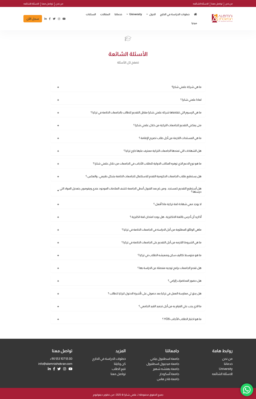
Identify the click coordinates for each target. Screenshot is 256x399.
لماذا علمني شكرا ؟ (190, 99)
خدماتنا (118, 14)
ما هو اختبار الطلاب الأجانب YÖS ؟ (181, 319)
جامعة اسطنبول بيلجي (164, 359)
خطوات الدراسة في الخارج (175, 14)
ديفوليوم (98, 394)
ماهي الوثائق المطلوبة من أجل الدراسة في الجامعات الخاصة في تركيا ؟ (161, 229)
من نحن (229, 3)
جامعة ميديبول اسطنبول (126, 22)
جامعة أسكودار (169, 374)
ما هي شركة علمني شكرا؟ (186, 86)
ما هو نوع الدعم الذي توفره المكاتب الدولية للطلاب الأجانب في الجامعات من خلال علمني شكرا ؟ (147, 163)
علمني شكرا (130, 394)
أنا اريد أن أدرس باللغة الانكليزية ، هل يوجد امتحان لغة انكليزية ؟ (165, 216)
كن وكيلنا (120, 364)
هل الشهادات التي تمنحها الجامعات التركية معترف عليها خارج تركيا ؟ (162, 150)
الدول (152, 14)
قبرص (150, 29)
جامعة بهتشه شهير (128, 29)
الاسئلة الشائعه (201, 3)
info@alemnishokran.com (55, 364)
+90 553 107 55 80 (61, 359)
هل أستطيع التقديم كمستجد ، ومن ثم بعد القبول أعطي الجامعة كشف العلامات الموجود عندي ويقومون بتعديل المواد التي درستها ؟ (130, 190)
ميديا (194, 23)
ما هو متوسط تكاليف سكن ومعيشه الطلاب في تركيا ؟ (169, 255)
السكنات (91, 14)
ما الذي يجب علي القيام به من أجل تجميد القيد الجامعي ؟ (170, 306)
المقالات (105, 14)
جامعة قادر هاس (168, 379)
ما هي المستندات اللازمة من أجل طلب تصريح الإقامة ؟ (170, 138)
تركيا (150, 22)
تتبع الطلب (119, 369)
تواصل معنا (216, 3)
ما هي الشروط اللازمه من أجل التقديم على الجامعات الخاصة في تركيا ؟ (161, 242)
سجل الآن (32, 18)
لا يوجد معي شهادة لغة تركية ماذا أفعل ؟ (177, 204)
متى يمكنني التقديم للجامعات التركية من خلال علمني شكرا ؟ (167, 125)
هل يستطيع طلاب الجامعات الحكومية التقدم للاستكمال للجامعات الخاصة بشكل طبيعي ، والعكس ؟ (143, 176)
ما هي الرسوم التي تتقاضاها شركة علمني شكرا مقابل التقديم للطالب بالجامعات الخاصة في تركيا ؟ (146, 112)
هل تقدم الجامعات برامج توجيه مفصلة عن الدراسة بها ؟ (169, 267)
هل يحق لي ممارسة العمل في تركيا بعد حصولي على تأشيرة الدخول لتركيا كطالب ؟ (154, 293)
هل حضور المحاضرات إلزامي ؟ (184, 280)
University (135, 14)
